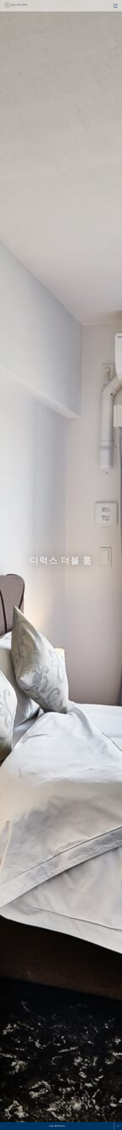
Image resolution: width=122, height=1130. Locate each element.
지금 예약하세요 (57, 1126)
